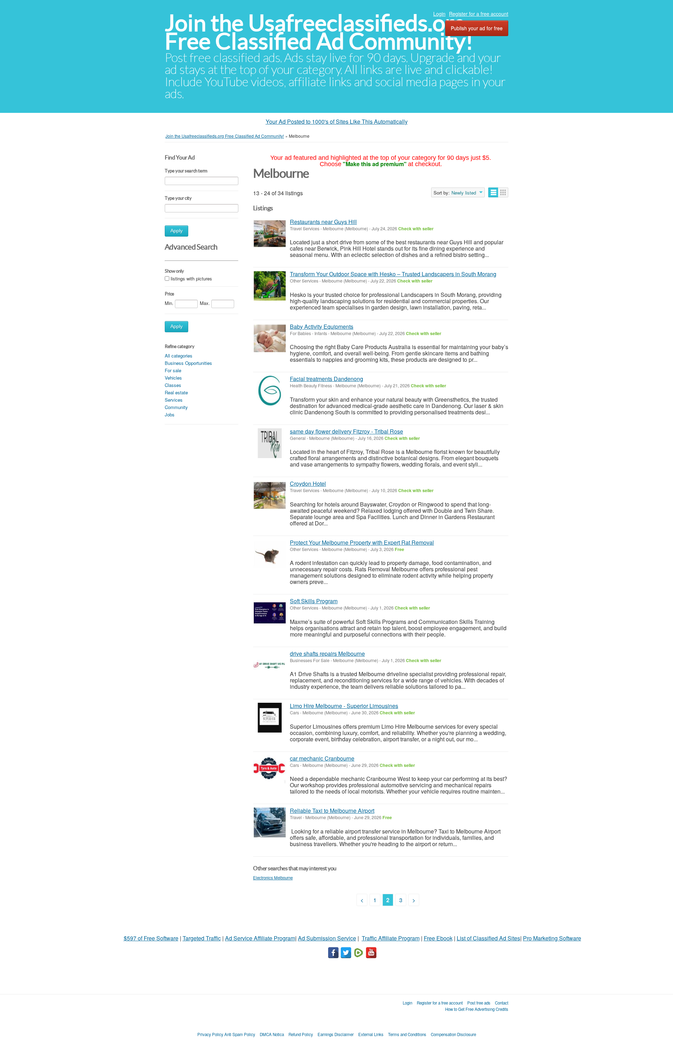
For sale (173, 370)
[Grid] (503, 192)
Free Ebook (438, 938)
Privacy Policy (210, 1034)
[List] (493, 192)
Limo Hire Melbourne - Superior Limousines (344, 706)
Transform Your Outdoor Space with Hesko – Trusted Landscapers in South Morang (393, 274)
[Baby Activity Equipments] (269, 338)
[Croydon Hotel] (269, 495)
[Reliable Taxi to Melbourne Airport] (269, 822)
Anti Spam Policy (239, 1034)
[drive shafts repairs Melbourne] (269, 665)
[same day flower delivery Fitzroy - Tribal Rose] (269, 443)
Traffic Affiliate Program (391, 938)
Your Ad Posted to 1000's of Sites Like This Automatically (337, 121)
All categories (178, 355)
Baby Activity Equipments (321, 326)
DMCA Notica (272, 1034)
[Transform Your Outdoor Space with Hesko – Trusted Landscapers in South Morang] (269, 286)
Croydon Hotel (308, 483)
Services (174, 399)
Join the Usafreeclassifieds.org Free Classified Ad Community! (319, 32)
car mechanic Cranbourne (322, 758)
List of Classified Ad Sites (488, 938)
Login (439, 13)
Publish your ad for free (477, 28)
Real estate (176, 392)
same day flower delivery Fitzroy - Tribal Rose (346, 431)
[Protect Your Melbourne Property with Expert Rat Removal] (269, 554)
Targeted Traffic (202, 938)
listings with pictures (191, 278)
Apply (176, 230)
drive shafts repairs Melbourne (327, 653)
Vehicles (173, 377)
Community (176, 407)
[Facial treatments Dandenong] (269, 391)
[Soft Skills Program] (269, 613)
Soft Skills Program (314, 601)
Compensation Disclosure (453, 1034)
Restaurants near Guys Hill (323, 222)
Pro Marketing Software (552, 938)
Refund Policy (300, 1034)
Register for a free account (478, 13)
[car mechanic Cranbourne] (269, 770)
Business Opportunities (188, 363)
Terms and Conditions (407, 1034)
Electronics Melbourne (273, 877)
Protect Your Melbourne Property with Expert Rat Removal (362, 542)
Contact (501, 1003)
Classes (173, 385)
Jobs (170, 414)
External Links (370, 1034)
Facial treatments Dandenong (326, 379)
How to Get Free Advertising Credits (476, 1009)
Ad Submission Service (327, 938)
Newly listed (463, 193)
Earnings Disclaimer (336, 1034)
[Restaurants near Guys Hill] (269, 234)
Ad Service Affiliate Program (260, 938)
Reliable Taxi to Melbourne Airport (332, 811)
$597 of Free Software (151, 938)
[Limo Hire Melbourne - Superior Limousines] (269, 718)
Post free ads (478, 1003)
